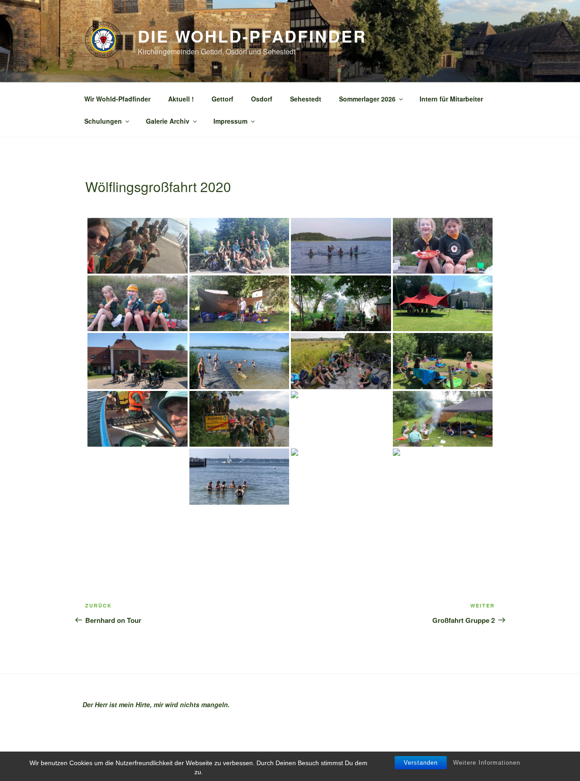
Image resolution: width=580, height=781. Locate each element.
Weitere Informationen (486, 762)
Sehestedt (305, 98)
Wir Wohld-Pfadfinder (117, 98)
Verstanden (421, 762)
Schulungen (103, 120)
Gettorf (222, 98)
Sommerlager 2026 (367, 98)
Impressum (230, 120)
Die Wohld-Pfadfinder (252, 36)
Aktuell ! (181, 98)
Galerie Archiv (167, 120)
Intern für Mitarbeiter (451, 98)
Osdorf (261, 98)
